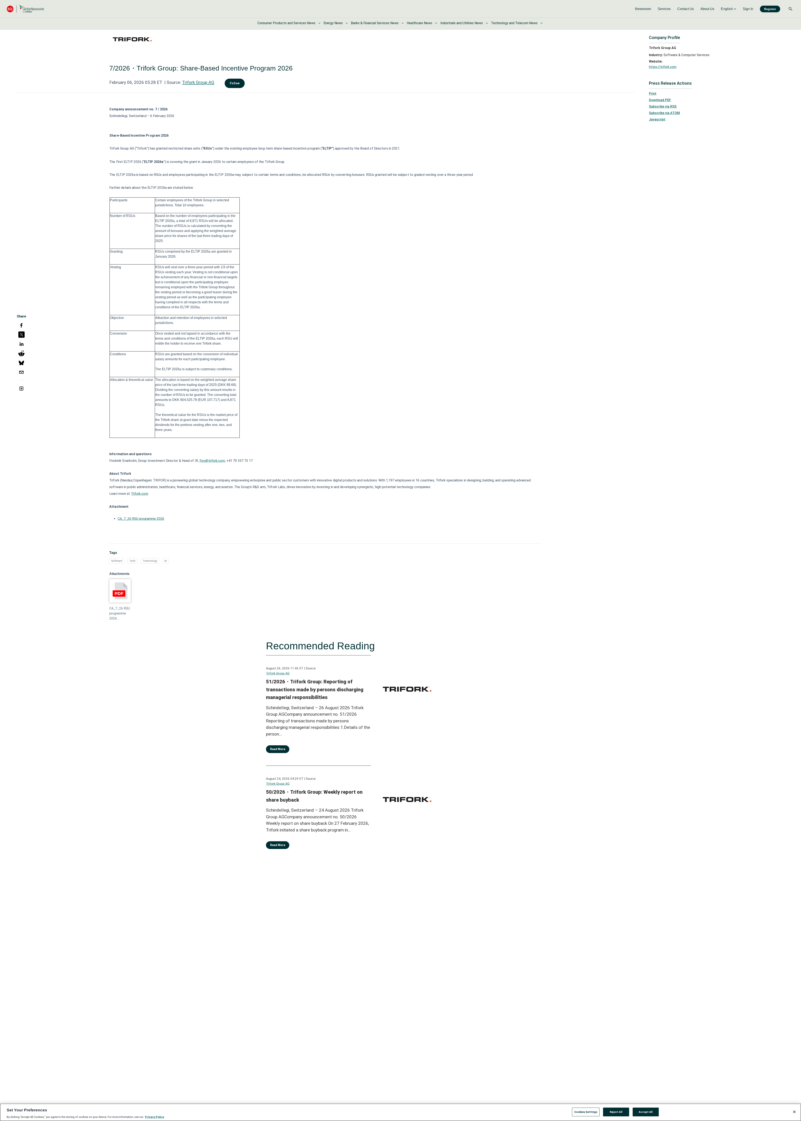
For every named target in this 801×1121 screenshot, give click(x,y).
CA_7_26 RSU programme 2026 (141, 519)
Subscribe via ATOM (664, 113)
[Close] (794, 1111)
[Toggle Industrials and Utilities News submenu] (487, 23)
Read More (277, 749)
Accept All (646, 1111)
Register (770, 9)
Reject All (616, 1111)
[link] (643, 9)
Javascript (657, 119)
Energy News (333, 23)
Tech (132, 560)
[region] (400, 1112)
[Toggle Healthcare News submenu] (436, 23)
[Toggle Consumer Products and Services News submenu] (319, 23)
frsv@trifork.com (212, 461)
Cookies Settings (585, 1111)
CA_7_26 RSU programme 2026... (119, 613)
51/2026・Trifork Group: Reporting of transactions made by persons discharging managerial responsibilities (314, 689)
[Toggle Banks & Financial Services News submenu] (402, 23)
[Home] (25, 9)
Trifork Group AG (198, 82)
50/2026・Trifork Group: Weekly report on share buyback (314, 796)
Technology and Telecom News (514, 23)
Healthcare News (419, 23)
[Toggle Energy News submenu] (347, 23)
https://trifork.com (662, 67)
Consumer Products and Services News (286, 23)
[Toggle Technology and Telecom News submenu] (541, 23)
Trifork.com (139, 494)
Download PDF (660, 100)
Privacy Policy (154, 1116)
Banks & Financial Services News (375, 23)
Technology (150, 560)
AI (165, 560)
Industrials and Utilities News (461, 23)
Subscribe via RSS (662, 106)
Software (116, 560)
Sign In (748, 9)
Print (652, 94)
